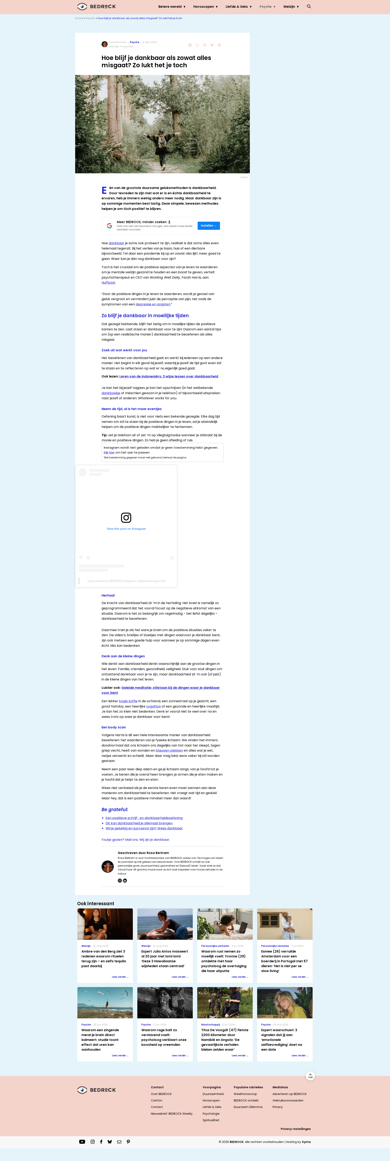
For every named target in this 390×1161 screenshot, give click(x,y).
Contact (157, 1107)
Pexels (244, 177)
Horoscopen (203, 6)
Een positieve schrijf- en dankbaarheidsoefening (144, 818)
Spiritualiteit (211, 1120)
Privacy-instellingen (296, 1129)
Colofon (156, 1100)
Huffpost (108, 282)
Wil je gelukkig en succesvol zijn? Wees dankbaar (144, 828)
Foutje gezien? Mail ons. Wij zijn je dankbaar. (136, 839)
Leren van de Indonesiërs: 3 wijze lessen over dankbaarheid (168, 376)
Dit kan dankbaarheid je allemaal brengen (139, 823)
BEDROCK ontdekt (246, 1100)
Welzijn (289, 6)
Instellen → (209, 226)
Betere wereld (170, 6)
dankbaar (116, 243)
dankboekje (111, 393)
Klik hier (109, 452)
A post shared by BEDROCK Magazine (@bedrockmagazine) (126, 581)
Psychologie (211, 1114)
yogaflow (153, 706)
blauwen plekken (169, 750)
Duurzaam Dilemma (248, 1107)
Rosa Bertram (118, 42)
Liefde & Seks (237, 6)
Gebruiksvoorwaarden (288, 1100)
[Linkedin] (125, 880)
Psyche (266, 6)
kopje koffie (128, 701)
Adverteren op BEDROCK (290, 1094)
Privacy (278, 1107)
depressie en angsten (153, 304)
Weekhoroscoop (245, 1094)
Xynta (306, 1142)
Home (79, 18)
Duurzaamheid (213, 1094)
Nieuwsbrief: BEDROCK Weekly (172, 1114)
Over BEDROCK (161, 1094)
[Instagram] (120, 880)
